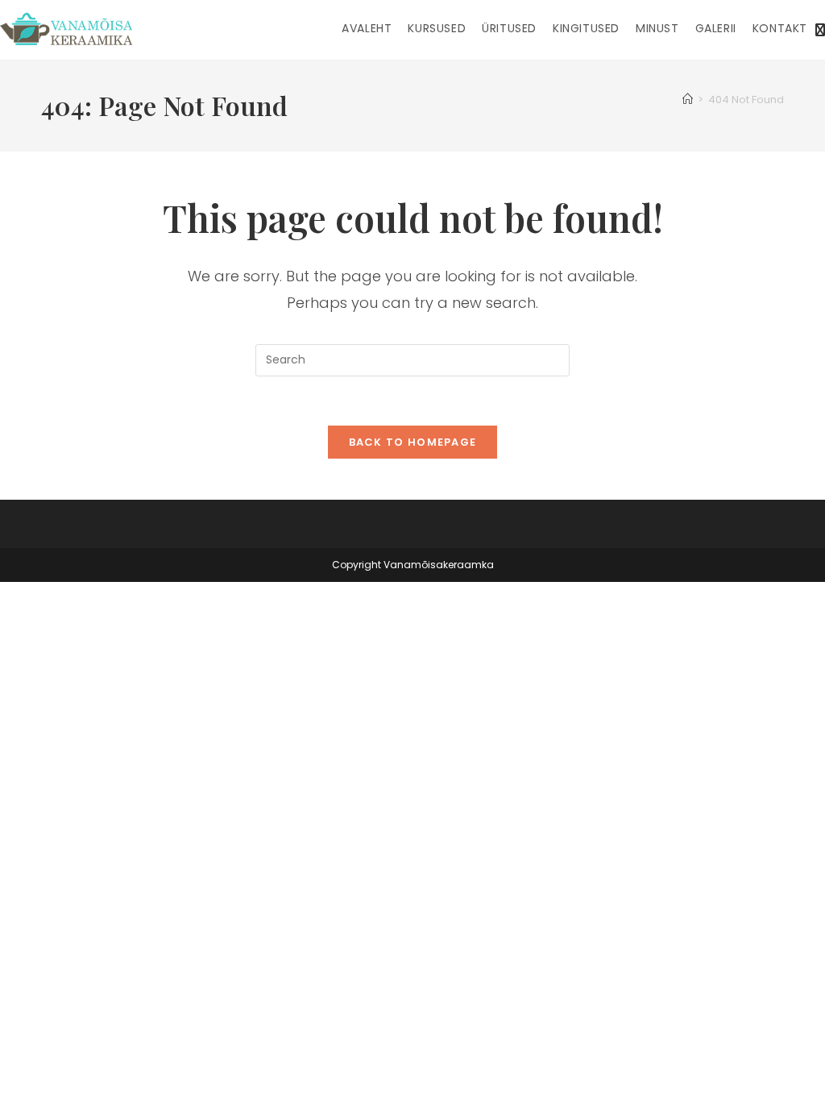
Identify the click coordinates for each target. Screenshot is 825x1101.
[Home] (687, 99)
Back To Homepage (413, 442)
